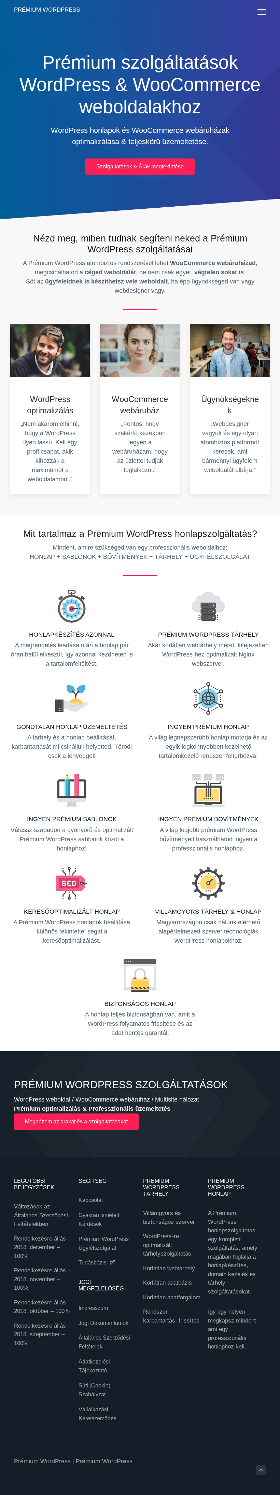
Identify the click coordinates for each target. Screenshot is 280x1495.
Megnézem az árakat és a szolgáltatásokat (76, 1121)
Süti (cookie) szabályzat (94, 1390)
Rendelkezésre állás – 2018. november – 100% (42, 1279)
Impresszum (93, 1308)
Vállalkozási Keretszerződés (97, 1414)
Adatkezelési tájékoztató (94, 1366)
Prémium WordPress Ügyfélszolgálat (104, 1243)
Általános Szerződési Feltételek (104, 1342)
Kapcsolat (91, 1200)
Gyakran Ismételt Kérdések (99, 1219)
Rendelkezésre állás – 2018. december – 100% (42, 1247)
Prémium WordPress (47, 9)
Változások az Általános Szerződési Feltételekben (41, 1215)
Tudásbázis (93, 1262)
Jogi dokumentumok (103, 1323)
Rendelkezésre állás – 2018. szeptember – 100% (42, 1334)
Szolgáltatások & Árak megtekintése (140, 166)
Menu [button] (254, 12)
